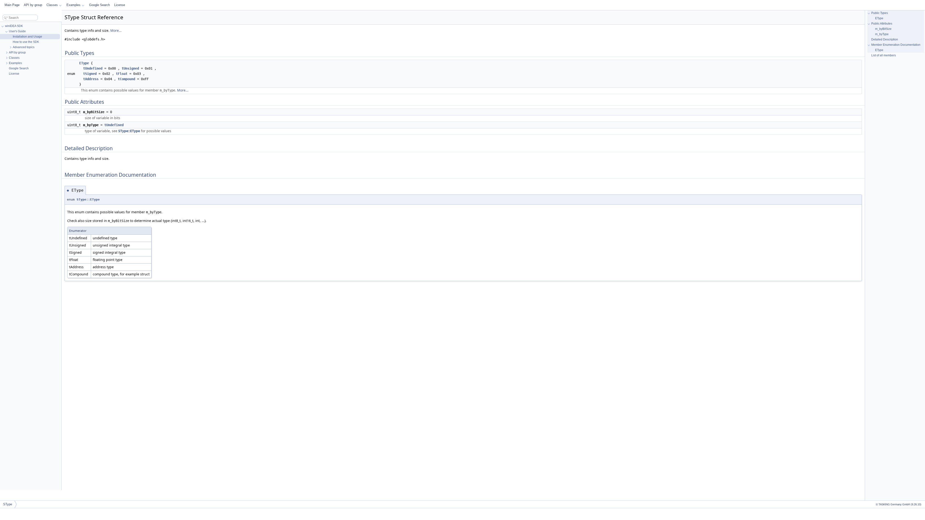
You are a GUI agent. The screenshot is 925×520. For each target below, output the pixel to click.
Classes (52, 5)
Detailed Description (884, 39)
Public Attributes (881, 23)
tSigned (90, 74)
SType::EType (129, 131)
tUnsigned (130, 68)
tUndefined (92, 68)
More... (116, 30)
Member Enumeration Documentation (895, 44)
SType (7, 504)
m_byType (882, 34)
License (119, 5)
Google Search (99, 5)
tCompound (126, 79)
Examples (73, 5)
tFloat (121, 74)
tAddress (91, 79)
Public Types (879, 13)
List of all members (883, 55)
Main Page (12, 5)
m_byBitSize (883, 29)
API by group (33, 5)
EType (84, 63)
